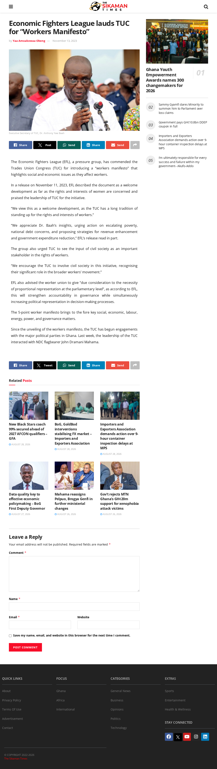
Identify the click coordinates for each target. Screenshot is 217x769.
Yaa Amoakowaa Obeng (29, 41)
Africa (60, 700)
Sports (169, 691)
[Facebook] (169, 737)
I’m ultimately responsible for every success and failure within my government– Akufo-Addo (183, 162)
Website (83, 617)
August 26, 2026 (66, 514)
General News (121, 691)
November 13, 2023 (65, 41)
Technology (119, 728)
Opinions (117, 709)
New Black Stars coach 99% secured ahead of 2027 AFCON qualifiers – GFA (28, 431)
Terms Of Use (11, 709)
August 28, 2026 (20, 444)
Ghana (61, 691)
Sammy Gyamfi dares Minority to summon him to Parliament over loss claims (181, 108)
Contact (7, 728)
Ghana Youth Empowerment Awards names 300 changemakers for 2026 (165, 80)
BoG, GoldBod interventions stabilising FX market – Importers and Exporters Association (73, 434)
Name (15, 599)
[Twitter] (178, 737)
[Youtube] (187, 737)
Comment (17, 553)
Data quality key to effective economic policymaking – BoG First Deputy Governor (27, 501)
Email (14, 617)
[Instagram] (196, 737)
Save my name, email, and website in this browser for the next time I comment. (71, 635)
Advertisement (12, 719)
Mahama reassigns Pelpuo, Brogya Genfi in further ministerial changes (74, 501)
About (6, 691)
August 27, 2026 (20, 514)
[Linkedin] (205, 737)
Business (117, 700)
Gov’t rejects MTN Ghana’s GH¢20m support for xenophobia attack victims (119, 501)
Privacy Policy (11, 700)
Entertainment (175, 700)
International (65, 709)
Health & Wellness (178, 709)
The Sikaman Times (15, 758)
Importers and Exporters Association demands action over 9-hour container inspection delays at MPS (119, 436)
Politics (116, 719)
